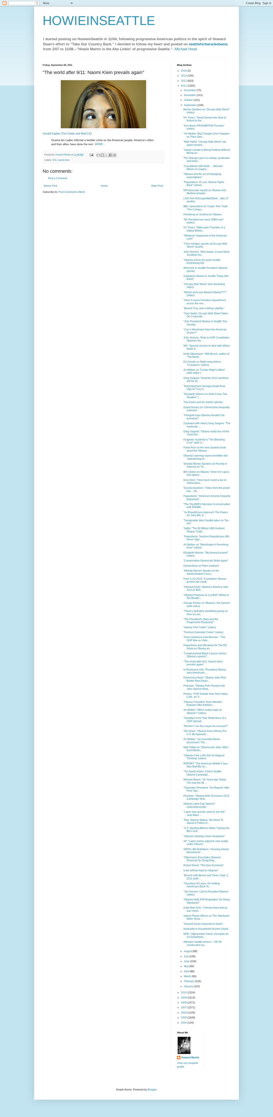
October (189, 100)
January (189, 986)
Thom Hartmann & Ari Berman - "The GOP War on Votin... (204, 639)
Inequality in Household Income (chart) (205, 928)
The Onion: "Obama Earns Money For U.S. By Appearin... (205, 733)
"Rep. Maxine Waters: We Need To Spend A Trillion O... (203, 821)
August (188, 951)
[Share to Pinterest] (114, 155)
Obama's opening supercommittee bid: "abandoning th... (205, 457)
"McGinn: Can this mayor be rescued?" (205, 726)
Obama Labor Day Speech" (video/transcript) (199, 805)
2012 (184, 80)
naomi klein (64, 160)
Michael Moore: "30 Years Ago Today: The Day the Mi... (205, 781)
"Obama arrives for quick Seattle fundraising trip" (202, 261)
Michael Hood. (186, 49)
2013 (184, 75)
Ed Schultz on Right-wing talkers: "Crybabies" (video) (202, 363)
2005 (184, 1017)
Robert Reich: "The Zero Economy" (203, 865)
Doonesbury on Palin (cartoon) (201, 565)
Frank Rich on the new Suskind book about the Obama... (204, 449)
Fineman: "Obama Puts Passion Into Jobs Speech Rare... (204, 687)
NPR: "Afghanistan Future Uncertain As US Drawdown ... (205, 935)
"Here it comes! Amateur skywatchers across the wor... (204, 302)
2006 (184, 1012)
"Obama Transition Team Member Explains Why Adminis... (202, 703)
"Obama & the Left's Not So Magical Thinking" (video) (203, 757)
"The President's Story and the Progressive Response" (200, 621)
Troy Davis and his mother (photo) (203, 402)
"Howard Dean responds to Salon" (203, 923)
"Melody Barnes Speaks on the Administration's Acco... (201, 572)
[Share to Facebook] (110, 155)
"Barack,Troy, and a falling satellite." (204, 308)
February (189, 981)
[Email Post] (91, 154)
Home (104, 185)
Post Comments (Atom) (71, 192)
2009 (184, 997)
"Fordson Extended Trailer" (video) (203, 632)
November (190, 95)
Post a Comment (57, 178)
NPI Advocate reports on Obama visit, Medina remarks (204, 192)
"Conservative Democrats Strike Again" (205, 560)
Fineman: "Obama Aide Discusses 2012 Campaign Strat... (206, 797)
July (186, 956)
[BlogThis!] (102, 155)
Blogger (152, 1089)
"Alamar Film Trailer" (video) (199, 627)
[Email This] (98, 155)
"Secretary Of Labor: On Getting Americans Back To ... (201, 885)
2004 (184, 1022)
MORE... (100, 144)
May (186, 966)
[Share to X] (106, 155)
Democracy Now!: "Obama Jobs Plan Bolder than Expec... (204, 679)
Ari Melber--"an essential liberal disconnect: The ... (201, 741)
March (188, 976)
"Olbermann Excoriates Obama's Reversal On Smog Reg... (202, 859)
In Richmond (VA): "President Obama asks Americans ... (204, 671)
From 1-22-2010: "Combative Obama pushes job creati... (204, 580)
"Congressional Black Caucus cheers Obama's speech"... (205, 655)
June (187, 961)
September (190, 105)
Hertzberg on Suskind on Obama (202, 214)
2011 (184, 85)
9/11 (54, 160)
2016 (184, 70)
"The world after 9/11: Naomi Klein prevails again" (203, 663)
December (190, 90)
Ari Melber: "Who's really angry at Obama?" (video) (202, 711)
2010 (184, 992)
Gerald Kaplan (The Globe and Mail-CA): (67, 133)
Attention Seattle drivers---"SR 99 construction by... (202, 943)
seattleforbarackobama (208, 44)
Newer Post (50, 185)
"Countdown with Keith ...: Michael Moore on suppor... (203, 168)
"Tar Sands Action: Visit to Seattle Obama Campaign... (202, 773)
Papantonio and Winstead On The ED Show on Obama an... (205, 647)
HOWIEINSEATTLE (99, 20)
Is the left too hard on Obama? (200, 870)
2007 (184, 1007)
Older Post (157, 185)
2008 (184, 1002)
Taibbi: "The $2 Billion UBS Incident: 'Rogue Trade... (204, 530)
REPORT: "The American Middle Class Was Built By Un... (205, 765)
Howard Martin (190, 1057)
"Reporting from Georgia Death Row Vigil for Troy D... (204, 388)
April (187, 971)
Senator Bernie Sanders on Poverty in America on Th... (205, 465)
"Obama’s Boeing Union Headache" (204, 836)
